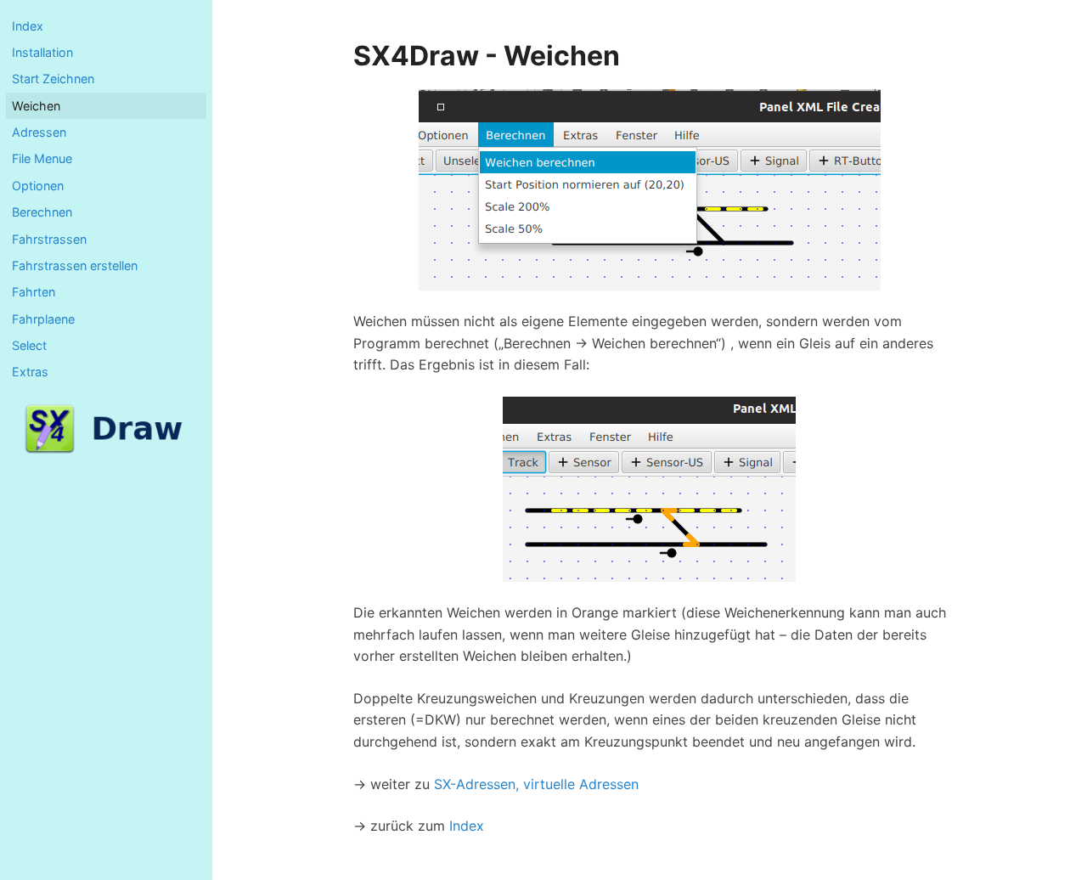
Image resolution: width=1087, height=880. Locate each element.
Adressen (39, 132)
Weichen (36, 106)
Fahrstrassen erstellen (75, 265)
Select (29, 345)
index (27, 26)
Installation (42, 52)
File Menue (42, 158)
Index (466, 825)
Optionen (38, 185)
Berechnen (42, 212)
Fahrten (33, 292)
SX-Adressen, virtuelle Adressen (536, 784)
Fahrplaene (43, 319)
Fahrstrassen (49, 239)
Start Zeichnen (53, 78)
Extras (30, 371)
